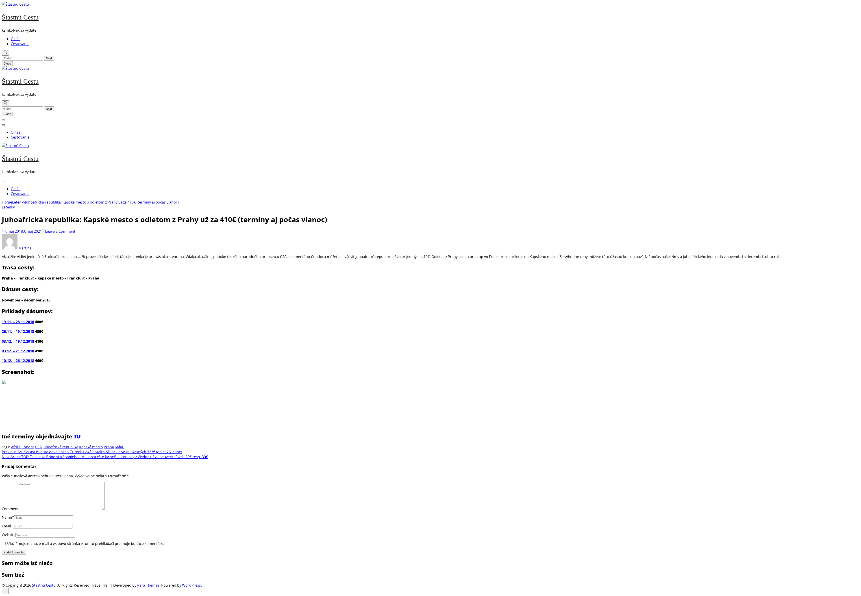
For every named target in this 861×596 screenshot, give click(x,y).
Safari (119, 446)
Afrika (16, 446)
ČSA (38, 446)
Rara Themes (148, 585)
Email (7, 526)
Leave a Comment (60, 231)
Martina (24, 248)
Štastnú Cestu (20, 17)
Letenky (8, 207)
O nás (15, 38)
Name (8, 517)
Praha (109, 446)
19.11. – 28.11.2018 (18, 321)
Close (7, 63)
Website (8, 534)
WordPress (191, 585)
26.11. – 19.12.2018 (18, 331)
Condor (28, 446)
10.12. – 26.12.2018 (18, 360)
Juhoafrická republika (60, 446)
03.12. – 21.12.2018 (18, 351)
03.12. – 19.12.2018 (18, 341)
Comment (10, 508)
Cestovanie (20, 43)
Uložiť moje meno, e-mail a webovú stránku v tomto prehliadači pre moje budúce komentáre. (85, 543)
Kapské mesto (91, 446)
